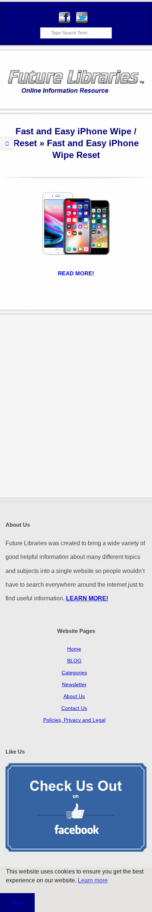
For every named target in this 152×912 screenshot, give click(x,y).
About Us (74, 696)
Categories (74, 672)
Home (74, 649)
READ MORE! (76, 273)
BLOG (74, 661)
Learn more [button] (93, 880)
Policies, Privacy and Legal (74, 720)
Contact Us (74, 708)
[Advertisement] (76, 406)
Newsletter (74, 684)
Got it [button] (17, 902)
